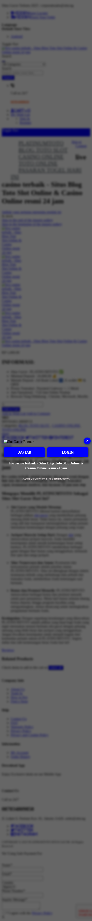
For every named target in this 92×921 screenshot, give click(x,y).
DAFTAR (24, 452)
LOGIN (68, 452)
